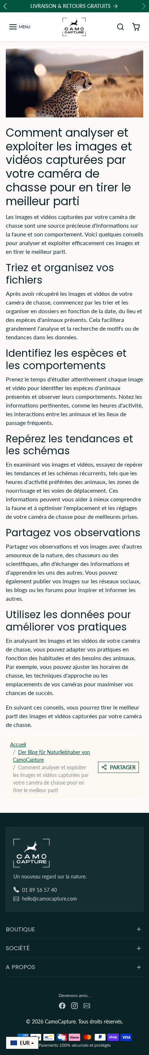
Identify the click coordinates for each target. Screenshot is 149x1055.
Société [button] (18, 948)
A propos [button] (20, 967)
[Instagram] (74, 1005)
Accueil (18, 744)
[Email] (87, 1005)
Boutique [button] (20, 929)
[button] (19, 27)
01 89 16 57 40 (39, 890)
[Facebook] (62, 1005)
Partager (123, 767)
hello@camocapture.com (49, 898)
